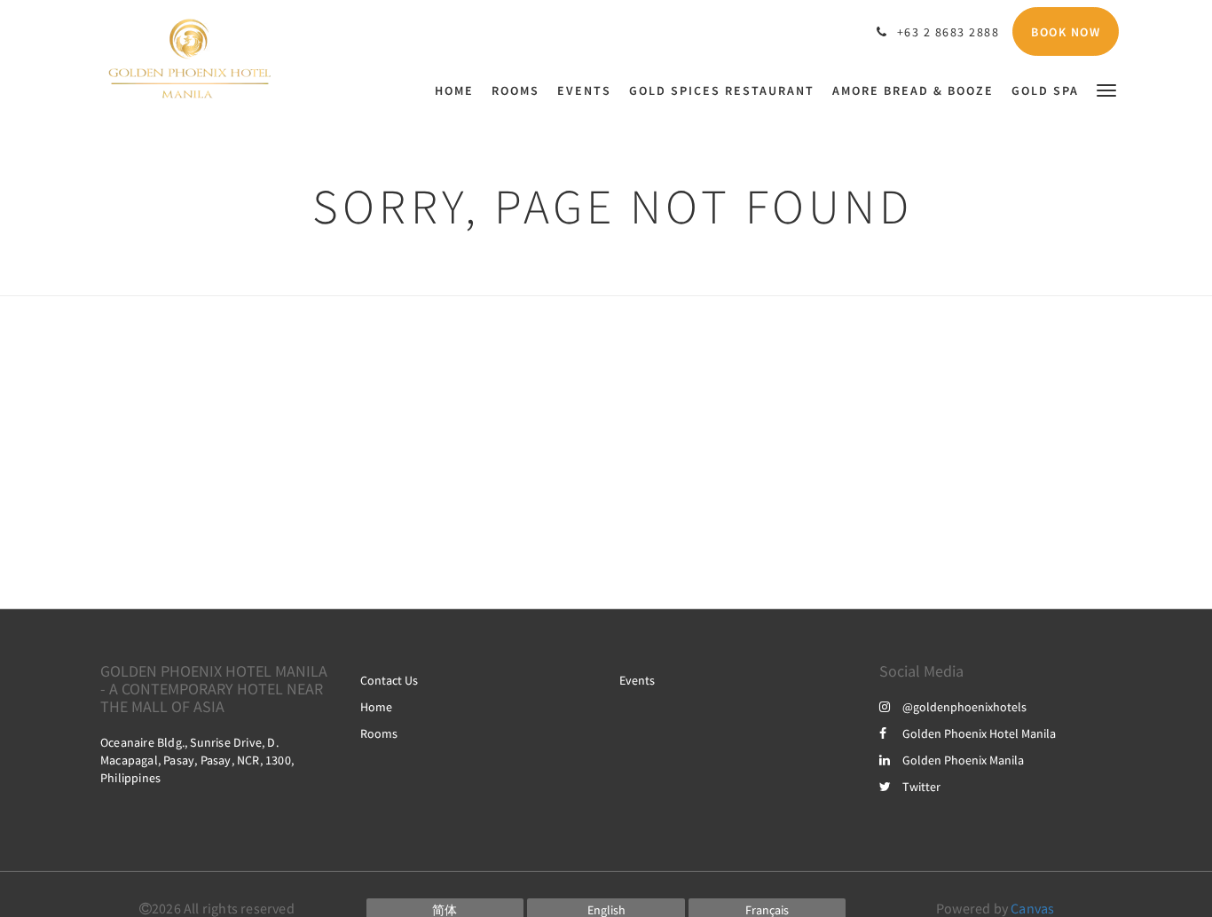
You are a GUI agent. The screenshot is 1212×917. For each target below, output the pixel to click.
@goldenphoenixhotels (964, 707)
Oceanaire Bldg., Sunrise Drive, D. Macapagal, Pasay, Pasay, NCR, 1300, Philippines (197, 760)
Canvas (1032, 908)
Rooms (378, 733)
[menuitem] (459, 90)
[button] (1106, 89)
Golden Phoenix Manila (963, 760)
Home (376, 707)
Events (637, 680)
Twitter (921, 787)
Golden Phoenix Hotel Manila (979, 733)
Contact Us (389, 680)
